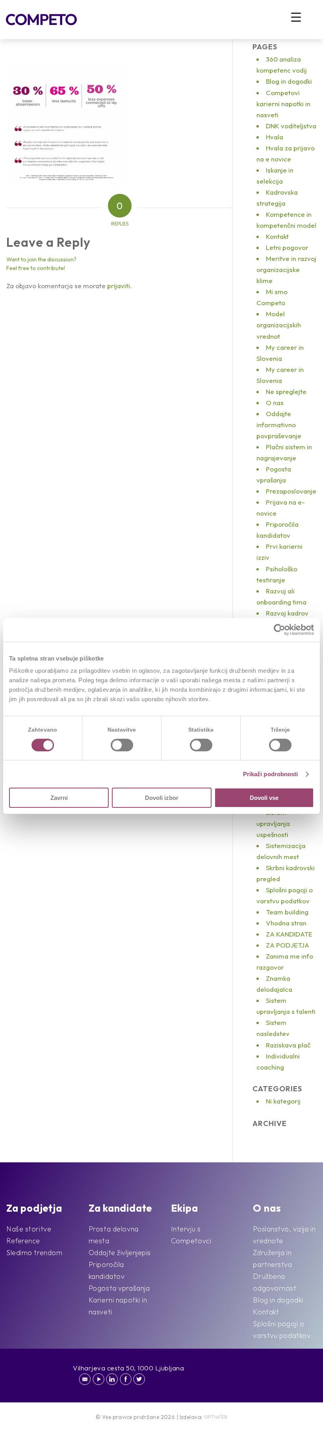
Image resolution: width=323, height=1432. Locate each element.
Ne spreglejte (286, 391)
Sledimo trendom (34, 1252)
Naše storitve (28, 1228)
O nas (275, 402)
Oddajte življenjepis (120, 1252)
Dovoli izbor (161, 797)
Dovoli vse (264, 797)
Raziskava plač (288, 1045)
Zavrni (59, 797)
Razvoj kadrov (287, 613)
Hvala (274, 137)
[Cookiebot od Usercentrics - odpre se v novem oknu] (279, 630)
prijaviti (118, 286)
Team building (287, 912)
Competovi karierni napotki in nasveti (283, 103)
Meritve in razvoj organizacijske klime (286, 269)
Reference (23, 1240)
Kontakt (277, 236)
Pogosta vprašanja (119, 1288)
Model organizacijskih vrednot (278, 325)
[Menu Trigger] (296, 17)
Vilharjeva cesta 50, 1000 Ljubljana (128, 1368)
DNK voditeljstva (291, 126)
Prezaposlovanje (291, 491)
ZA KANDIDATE (289, 934)
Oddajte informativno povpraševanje (278, 424)
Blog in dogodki (289, 81)
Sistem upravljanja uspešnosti (273, 823)
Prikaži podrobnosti (270, 774)
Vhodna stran (286, 923)
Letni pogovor (287, 247)
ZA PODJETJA (287, 945)
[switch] (122, 745)
